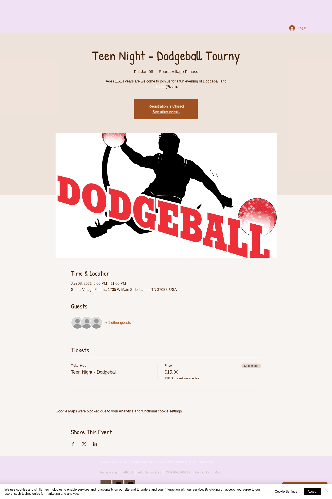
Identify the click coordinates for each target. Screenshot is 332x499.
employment (207, 461)
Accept (312, 491)
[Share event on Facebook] (73, 444)
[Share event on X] (84, 444)
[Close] (326, 491)
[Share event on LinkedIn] (95, 444)
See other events (166, 112)
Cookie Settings (286, 491)
